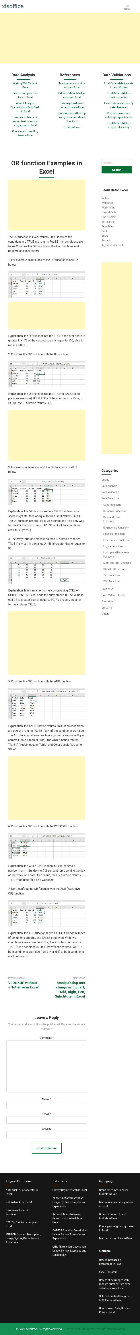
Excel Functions (110, 498)
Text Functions (111, 575)
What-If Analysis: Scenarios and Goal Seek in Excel (25, 107)
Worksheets (108, 207)
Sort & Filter (108, 221)
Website (46, 1128)
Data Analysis (109, 485)
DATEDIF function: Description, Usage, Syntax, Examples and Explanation (69, 1234)
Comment (47, 1037)
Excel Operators (108, 1272)
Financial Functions (114, 533)
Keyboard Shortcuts (113, 245)
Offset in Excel (72, 127)
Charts (105, 479)
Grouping (107, 607)
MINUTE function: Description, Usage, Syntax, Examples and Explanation (69, 1250)
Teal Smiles (72, 1329)
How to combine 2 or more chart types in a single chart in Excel (25, 121)
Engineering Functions (116, 527)
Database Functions (114, 511)
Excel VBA (107, 588)
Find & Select (109, 217)
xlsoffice (31, 1329)
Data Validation (110, 492)
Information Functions (116, 540)
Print (104, 231)
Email (46, 1114)
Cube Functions (112, 504)
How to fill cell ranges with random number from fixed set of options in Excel (115, 1284)
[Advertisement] (70, 38)
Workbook (107, 202)
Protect (106, 240)
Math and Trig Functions (117, 562)
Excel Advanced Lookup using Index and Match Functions (72, 117)
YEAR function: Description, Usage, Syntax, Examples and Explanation (69, 1202)
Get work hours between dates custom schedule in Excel (67, 1218)
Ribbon (106, 198)
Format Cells (109, 212)
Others (105, 613)
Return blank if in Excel (19, 1202)
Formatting (108, 601)
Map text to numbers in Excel (115, 1238)
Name (46, 1099)
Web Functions (111, 581)
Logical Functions (113, 546)
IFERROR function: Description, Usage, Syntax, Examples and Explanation (23, 1238)
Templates (108, 226)
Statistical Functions (115, 569)
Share (105, 235)
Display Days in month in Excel (69, 1190)
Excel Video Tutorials (113, 595)
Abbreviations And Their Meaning (103, 1329)
